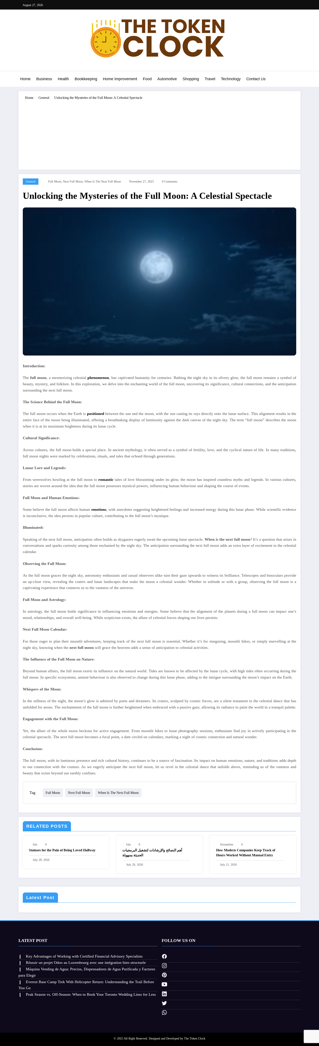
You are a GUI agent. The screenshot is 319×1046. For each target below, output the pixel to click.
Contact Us (256, 79)
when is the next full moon (102, 181)
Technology (231, 79)
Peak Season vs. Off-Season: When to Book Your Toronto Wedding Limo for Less (91, 994)
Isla (35, 844)
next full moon (73, 181)
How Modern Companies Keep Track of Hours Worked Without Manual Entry (245, 852)
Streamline (226, 844)
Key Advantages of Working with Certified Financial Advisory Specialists (84, 956)
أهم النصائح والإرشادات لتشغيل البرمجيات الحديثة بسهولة (152, 852)
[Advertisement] (159, 133)
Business (44, 79)
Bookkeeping (86, 79)
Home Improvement (120, 79)
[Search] (296, 79)
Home (25, 79)
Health (63, 79)
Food (147, 79)
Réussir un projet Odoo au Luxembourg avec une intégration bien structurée (86, 962)
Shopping (191, 79)
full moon (54, 181)
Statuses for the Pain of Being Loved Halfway (62, 850)
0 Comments (169, 181)
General (30, 181)
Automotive (167, 79)
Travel (210, 79)
